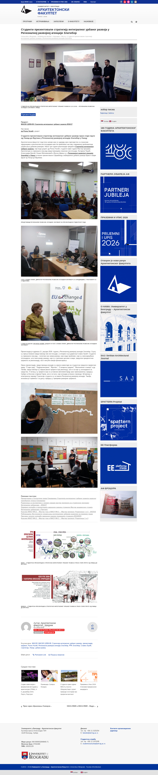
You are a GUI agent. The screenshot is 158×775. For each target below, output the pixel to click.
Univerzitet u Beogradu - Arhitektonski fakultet (36, 36)
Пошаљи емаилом (57, 655)
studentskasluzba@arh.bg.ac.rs (94, 744)
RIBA (85, 2)
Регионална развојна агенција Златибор (53, 645)
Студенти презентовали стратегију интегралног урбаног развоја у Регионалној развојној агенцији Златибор (56, 37)
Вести (63, 36)
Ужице (32, 648)
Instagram (135, 1)
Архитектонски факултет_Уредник (45, 624)
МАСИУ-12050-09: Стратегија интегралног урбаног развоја (60, 643)
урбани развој (40, 648)
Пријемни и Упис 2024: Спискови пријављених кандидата (88, 687)
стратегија (25, 648)
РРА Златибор (74, 645)
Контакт (93, 2)
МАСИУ (34, 643)
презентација (87, 643)
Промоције (49, 632)
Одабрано (38, 632)
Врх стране (130, 767)
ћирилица (103, 113)
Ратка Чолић (33, 645)
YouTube (124, 1)
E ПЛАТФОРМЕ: (41, 2)
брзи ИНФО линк (26, 2)
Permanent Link (40, 655)
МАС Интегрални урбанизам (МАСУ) (49, 630)
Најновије (56, 36)
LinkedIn (131, 1)
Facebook (121, 1)
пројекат (24, 645)
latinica (111, 113)
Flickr (128, 1)
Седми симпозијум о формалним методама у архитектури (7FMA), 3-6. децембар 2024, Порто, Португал (29, 689)
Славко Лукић (86, 645)
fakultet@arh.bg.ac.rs (90, 733)
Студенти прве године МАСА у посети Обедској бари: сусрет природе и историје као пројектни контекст (68, 689)
